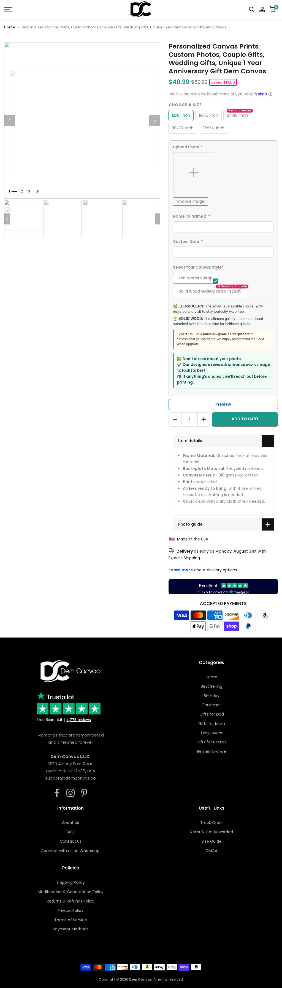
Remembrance (211, 751)
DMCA (211, 850)
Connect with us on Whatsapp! (71, 850)
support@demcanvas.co (70, 778)
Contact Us (71, 841)
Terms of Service (70, 920)
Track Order (211, 822)
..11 (37, 191)
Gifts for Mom (211, 723)
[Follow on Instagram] (70, 793)
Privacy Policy (70, 910)
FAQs (70, 832)
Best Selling (211, 686)
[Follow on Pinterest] (84, 793)
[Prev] (9, 120)
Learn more (181, 570)
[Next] (154, 120)
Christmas (211, 705)
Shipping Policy (70, 882)
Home (9, 27)
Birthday (211, 695)
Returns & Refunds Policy (70, 901)
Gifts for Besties (211, 742)
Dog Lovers (211, 733)
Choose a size (185, 105)
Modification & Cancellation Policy (71, 892)
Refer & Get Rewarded (211, 832)
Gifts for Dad (211, 714)
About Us (70, 822)
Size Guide (211, 841)
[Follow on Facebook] (57, 793)
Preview (223, 404)
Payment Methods (70, 929)
